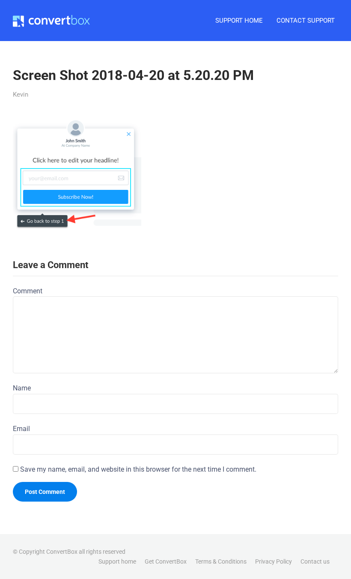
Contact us (315, 561)
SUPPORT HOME (239, 20)
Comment (27, 291)
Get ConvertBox (166, 561)
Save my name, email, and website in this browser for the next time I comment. (138, 469)
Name (22, 388)
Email (21, 429)
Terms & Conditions (221, 561)
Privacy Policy (273, 561)
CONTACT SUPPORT (306, 20)
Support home (117, 561)
